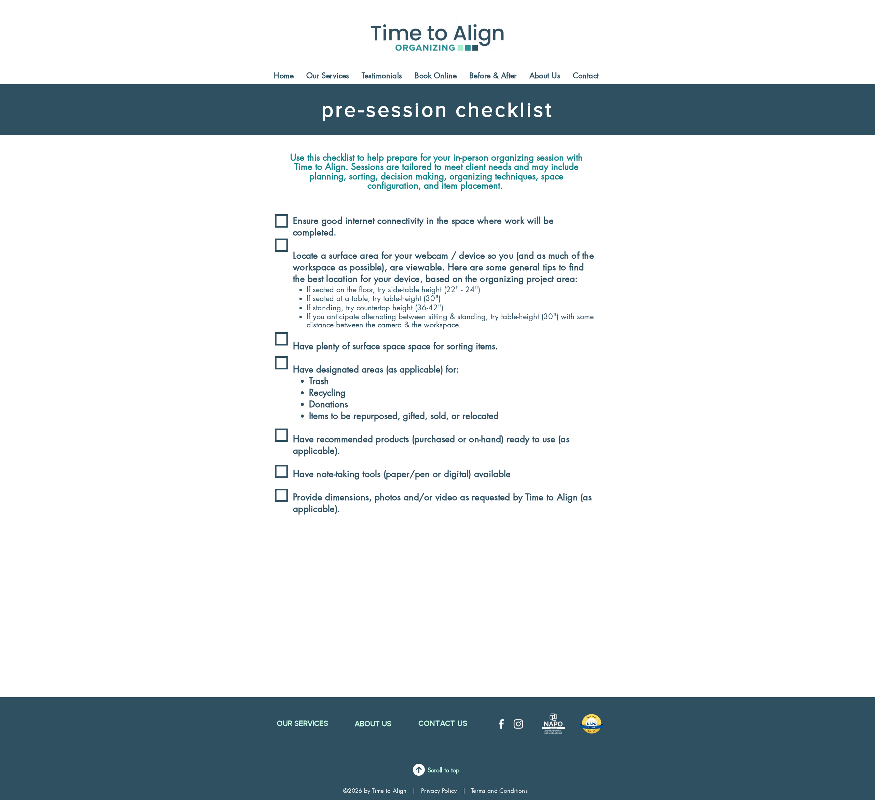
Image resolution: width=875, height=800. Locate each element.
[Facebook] (501, 724)
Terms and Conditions (499, 791)
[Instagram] (518, 724)
